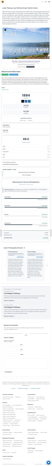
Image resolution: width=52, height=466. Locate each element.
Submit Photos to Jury (7, 442)
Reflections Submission (17, 444)
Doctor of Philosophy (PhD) (8, 410)
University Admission (42, 440)
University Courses (32, 442)
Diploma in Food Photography (9, 418)
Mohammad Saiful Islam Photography (26, 172)
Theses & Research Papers (33, 432)
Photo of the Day (31, 415)
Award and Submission (41, 442)
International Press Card (16, 446)
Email (21, 350)
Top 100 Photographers (32, 417)
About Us (14, 388)
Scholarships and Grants (8, 420)
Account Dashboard (40, 396)
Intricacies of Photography (33, 418)
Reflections (40, 420)
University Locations (7, 421)
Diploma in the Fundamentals (8, 412)
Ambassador (13, 452)
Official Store (30, 406)
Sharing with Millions (18, 432)
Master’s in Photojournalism (8, 408)
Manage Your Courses (40, 398)
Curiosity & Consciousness (8, 396)
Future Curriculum (6, 398)
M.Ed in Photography (20, 408)
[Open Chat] (48, 462)
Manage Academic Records (33, 400)
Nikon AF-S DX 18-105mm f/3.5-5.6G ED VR (30, 61)
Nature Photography (26, 175)
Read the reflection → (9, 300)
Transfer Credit (17, 420)
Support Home (31, 450)
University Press (40, 408)
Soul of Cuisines (43, 432)
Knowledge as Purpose (35, 388)
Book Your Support (39, 450)
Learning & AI (18, 396)
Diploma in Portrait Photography (9, 414)
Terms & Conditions (38, 464)
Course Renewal (31, 398)
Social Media (30, 452)
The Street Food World (32, 434)
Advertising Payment (7, 458)
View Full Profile (5, 89)
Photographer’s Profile (18, 440)
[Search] (42, 2)
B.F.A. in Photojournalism (17, 405)
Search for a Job (6, 452)
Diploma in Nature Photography (9, 416)
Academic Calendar (14, 423)
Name (21, 345)
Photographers (43, 418)
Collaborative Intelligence (23, 388)
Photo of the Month (40, 415)
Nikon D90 (14, 61)
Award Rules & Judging (7, 432)
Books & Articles (38, 406)
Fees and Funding (6, 425)
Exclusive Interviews (32, 420)
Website (21, 354)
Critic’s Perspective (43, 417)
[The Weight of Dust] (1, 233)
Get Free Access (31, 396)
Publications (30, 444)
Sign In (46, 1)
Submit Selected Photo (18, 442)
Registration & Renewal (7, 440)
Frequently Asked (38, 444)
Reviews (30, 120)
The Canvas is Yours (7, 434)
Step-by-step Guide (32, 440)
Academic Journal (31, 408)
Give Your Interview (7, 444)
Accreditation (5, 423)
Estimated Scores (6, 446)
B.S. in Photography (7, 405)
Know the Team (16, 421)
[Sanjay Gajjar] (51, 233)
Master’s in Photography (8, 406)
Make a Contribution (16, 425)
